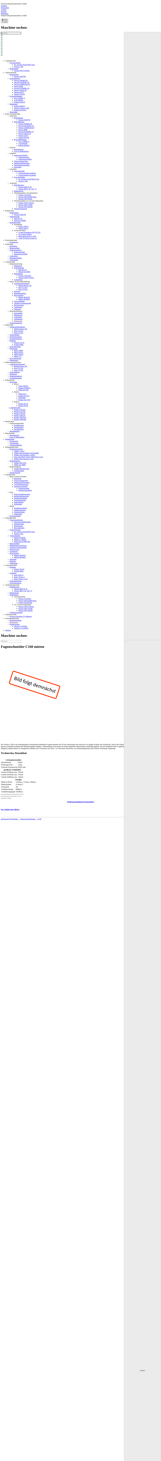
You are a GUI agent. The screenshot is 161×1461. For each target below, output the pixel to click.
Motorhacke (18, 315)
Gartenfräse (14, 256)
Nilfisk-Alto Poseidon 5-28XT (24, 455)
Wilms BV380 (23, 390)
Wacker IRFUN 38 (25, 187)
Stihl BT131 (18, 219)
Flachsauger (14, 441)
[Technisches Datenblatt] (17, 758)
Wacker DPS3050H (25, 199)
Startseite (4, 6)
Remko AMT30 (19, 415)
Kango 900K (18, 86)
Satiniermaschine (20, 510)
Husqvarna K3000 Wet (22, 542)
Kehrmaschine (19, 471)
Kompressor (14, 242)
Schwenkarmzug (15, 358)
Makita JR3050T (24, 297)
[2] (28, 727)
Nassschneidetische (16, 520)
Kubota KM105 (19, 102)
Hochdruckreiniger (16, 449)
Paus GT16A (23, 287)
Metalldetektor (15, 431)
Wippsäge (17, 309)
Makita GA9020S (20, 540)
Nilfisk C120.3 (19, 451)
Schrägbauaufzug (16, 337)
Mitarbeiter (4, 14)
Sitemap (8, 630)
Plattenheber (14, 360)
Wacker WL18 (19, 343)
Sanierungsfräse (23, 157)
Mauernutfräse (15, 248)
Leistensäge (18, 307)
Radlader (13, 341)
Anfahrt (3, 10)
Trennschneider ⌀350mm (27, 175)
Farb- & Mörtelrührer (21, 151)
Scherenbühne (14, 335)
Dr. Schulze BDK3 (25, 234)
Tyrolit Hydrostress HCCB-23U (29, 232)
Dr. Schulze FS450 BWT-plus (24, 65)
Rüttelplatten (14, 69)
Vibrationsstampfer (20, 209)
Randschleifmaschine (21, 496)
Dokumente (5, 8)
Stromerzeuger (15, 624)
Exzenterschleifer (20, 500)
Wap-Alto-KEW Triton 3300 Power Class (28, 457)
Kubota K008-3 (19, 106)
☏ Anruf (4, 22)
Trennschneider (19, 171)
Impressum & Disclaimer (10, 819)
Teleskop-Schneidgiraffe (22, 303)
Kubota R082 (18, 345)
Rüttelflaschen (19, 185)
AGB (39, 819)
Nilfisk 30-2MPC (20, 465)
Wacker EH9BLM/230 (22, 84)
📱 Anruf (4, 20)
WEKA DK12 (23, 226)
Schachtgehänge (15, 347)
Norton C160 (18, 67)
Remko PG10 (23, 404)
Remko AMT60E (20, 419)
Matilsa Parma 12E (25, 285)
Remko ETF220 (19, 410)
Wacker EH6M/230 (21, 80)
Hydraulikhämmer (16, 96)
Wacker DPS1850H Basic (27, 197)
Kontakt (3, 12)
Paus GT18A (23, 289)
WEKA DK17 (23, 228)
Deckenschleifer (15, 516)
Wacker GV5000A (20, 626)
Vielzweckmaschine (21, 161)
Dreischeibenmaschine (22, 165)
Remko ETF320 (19, 414)
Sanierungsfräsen (15, 250)
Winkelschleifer (19, 512)
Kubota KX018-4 (20, 110)
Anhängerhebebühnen (21, 284)
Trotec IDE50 (23, 386)
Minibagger (14, 104)
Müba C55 (17, 356)
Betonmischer (19, 149)
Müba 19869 (18, 350)
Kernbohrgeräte (15, 222)
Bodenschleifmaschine (22, 163)
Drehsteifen (14, 349)
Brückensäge (18, 526)
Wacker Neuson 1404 (21, 108)
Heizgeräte (13, 382)
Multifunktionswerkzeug (18, 545)
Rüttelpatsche (18, 191)
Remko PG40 (23, 406)
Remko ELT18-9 (24, 400)
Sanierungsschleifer (20, 155)
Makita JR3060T (24, 299)
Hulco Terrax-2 (19, 577)
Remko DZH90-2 (24, 388)
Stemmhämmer (15, 78)
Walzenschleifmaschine (22, 494)
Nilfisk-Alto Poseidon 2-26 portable (26, 453)
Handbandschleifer (20, 498)
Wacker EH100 (19, 94)
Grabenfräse (14, 260)
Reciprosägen (18, 295)
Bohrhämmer (14, 75)
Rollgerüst (13, 374)
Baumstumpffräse (16, 258)
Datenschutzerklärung (28, 819)
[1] (10, 727)
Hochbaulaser (19, 427)
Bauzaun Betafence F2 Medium (21, 616)
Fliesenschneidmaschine (22, 522)
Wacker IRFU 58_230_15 (27, 189)
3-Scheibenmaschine (21, 484)
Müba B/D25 (18, 352)
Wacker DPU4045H (25, 207)
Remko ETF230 (19, 412)
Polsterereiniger (15, 473)
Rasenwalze (18, 321)
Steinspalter (14, 112)
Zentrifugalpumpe (16, 445)
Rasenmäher (18, 313)
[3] (46, 727)
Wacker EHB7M (20, 76)
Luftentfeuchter (15, 408)
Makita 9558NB (19, 538)
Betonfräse (17, 167)
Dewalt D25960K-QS (21, 88)
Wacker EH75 (19, 92)
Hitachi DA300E (20, 220)
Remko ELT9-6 (23, 396)
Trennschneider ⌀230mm (27, 173)
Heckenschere (19, 305)
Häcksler (17, 291)
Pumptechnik (9, 439)
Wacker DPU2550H (25, 205)
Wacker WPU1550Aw (22, 71)
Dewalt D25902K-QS (21, 82)
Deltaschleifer (19, 502)
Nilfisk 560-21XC (20, 463)
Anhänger (13, 573)
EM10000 (21, 398)
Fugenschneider (15, 63)
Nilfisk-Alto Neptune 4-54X (24, 459)
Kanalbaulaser (19, 425)
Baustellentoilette (15, 620)
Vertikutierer (18, 319)
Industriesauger (15, 461)
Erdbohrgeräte (14, 217)
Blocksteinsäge (19, 528)
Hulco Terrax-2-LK (21, 579)
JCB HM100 (18, 100)
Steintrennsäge (19, 524)
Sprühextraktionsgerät (21, 469)
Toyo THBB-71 (19, 98)
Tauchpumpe (14, 443)
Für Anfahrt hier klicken (10, 809)
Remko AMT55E (20, 417)
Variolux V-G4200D (21, 628)
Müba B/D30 (18, 354)
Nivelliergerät (18, 429)
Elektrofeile (18, 504)
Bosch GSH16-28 (20, 90)
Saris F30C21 (19, 575)
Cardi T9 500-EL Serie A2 (27, 238)
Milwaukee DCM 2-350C (27, 236)
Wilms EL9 (22, 394)
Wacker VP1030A (24, 195)
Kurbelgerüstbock (16, 339)
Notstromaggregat (16, 323)
